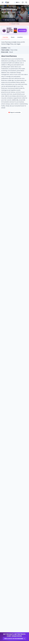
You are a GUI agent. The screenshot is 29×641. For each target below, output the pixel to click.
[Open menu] (3, 2)
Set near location (9, 20)
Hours (12, 37)
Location (20, 37)
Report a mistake (15, 112)
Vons (9, 48)
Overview (5, 37)
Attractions (4, 6)
